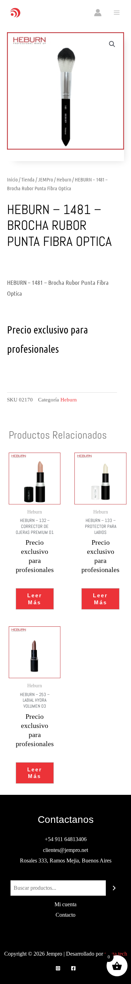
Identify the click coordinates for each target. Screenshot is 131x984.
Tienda (28, 179)
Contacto (65, 914)
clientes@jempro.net (65, 850)
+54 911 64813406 (66, 839)
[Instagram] (58, 968)
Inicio (12, 179)
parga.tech (115, 953)
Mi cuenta (65, 904)
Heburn (64, 179)
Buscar (65, 875)
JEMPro (45, 179)
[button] (112, 44)
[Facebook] (73, 968)
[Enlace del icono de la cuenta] (98, 12)
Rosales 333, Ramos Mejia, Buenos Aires (65, 860)
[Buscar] (114, 888)
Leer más (34, 598)
